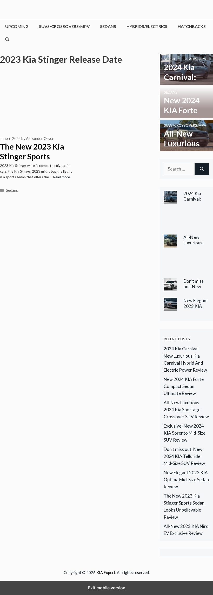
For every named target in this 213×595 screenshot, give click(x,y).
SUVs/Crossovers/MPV (64, 26)
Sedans (108, 26)
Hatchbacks (192, 26)
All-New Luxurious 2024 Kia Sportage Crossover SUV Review (186, 409)
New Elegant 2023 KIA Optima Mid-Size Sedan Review (186, 479)
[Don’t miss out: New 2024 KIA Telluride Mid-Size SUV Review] (170, 288)
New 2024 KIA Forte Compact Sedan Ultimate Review (184, 386)
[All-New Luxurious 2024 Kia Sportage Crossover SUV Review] (186, 147)
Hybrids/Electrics (147, 26)
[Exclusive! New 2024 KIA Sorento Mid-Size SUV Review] (183, 268)
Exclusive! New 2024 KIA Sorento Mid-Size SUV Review (184, 433)
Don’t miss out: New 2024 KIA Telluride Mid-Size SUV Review (184, 456)
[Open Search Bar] (7, 39)
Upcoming (17, 26)
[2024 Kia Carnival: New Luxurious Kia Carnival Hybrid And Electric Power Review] (186, 81)
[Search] (201, 169)
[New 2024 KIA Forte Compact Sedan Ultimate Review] (186, 114)
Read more (61, 177)
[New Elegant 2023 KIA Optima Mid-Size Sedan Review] (170, 307)
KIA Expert (105, 572)
